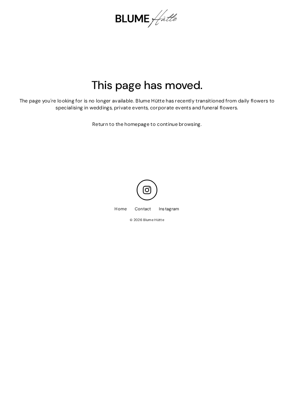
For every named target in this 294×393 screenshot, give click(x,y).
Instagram (169, 208)
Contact (143, 208)
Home (120, 208)
